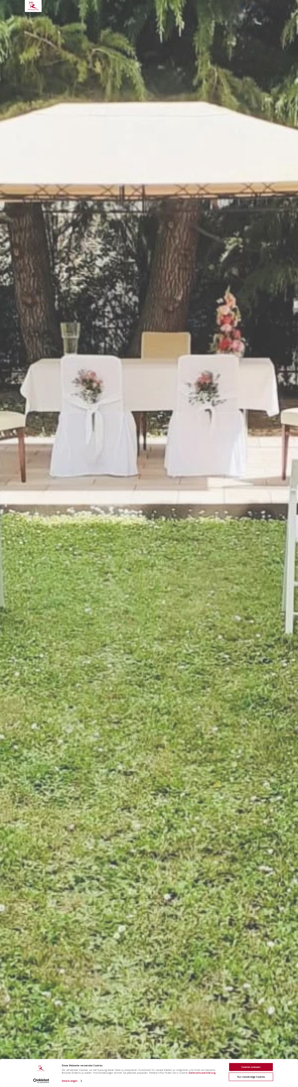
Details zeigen (70, 1080)
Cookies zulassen (251, 1067)
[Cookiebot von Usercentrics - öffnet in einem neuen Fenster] (41, 1081)
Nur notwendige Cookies (251, 1076)
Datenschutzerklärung (202, 1072)
